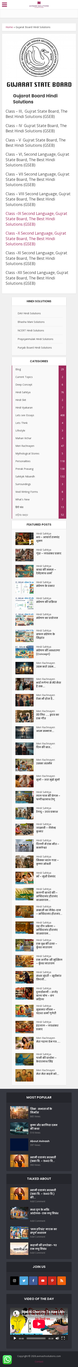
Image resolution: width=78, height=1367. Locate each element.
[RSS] (61, 1280)
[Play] (15, 1338)
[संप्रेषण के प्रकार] (25, 587)
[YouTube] (42, 1280)
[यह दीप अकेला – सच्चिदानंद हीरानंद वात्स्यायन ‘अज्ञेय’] (25, 927)
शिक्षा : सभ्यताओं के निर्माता (41, 1110)
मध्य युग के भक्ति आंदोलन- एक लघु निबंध (44, 1213)
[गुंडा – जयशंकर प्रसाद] (25, 555)
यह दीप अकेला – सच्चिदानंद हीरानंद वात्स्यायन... (47, 929)
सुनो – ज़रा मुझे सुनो (48, 779)
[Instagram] (14, 1280)
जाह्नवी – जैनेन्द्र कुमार (46, 829)
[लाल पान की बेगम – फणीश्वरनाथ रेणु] (25, 797)
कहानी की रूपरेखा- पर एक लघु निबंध (43, 1247)
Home (9, 27)
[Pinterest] (52, 1280)
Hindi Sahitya (43, 533)
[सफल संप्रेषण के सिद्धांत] (25, 635)
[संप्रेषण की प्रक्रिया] (25, 603)
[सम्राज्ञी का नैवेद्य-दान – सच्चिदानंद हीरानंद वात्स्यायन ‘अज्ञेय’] (25, 911)
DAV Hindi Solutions (29, 313)
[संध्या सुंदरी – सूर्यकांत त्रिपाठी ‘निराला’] (25, 977)
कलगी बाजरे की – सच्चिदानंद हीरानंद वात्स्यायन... (47, 896)
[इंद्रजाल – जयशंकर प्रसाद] (25, 1027)
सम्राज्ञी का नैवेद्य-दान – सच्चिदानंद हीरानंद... (49, 912)
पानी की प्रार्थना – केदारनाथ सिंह (46, 1059)
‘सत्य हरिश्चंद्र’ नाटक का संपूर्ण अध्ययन (43, 1231)
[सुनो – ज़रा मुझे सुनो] (25, 781)
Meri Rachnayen (45, 663)
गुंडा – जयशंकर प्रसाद (48, 553)
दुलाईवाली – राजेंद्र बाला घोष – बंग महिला (47, 995)
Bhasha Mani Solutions (31, 322)
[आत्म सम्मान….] (25, 732)
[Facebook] (33, 1280)
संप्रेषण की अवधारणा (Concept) (48, 652)
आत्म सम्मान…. (45, 731)
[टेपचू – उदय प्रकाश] (25, 813)
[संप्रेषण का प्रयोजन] (25, 619)
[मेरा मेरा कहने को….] (25, 1075)
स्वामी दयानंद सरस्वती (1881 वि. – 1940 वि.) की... (43, 1193)
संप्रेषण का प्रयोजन (47, 618)
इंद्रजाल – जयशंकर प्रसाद (47, 1027)
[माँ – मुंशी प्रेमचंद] (25, 878)
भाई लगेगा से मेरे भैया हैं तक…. (48, 684)
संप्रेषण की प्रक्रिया (46, 602)
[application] (39, 1324)
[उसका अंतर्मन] (25, 765)
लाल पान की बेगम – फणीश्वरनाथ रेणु (48, 797)
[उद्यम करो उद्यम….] (25, 668)
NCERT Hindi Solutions (31, 330)
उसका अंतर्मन (44, 763)
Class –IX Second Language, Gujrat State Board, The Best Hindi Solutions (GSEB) (36, 219)
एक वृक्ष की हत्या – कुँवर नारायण (46, 945)
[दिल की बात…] (25, 748)
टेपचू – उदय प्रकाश (47, 812)
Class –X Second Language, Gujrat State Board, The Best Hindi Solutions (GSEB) (36, 238)
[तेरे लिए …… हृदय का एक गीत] (25, 716)
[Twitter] (24, 1280)
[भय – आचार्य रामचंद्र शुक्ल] (25, 538)
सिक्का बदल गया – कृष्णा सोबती (47, 862)
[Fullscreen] (63, 1338)
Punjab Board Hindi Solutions (35, 347)
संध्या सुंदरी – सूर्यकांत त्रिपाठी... (48, 977)
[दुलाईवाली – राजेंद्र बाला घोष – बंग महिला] (25, 993)
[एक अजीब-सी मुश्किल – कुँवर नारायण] (25, 961)
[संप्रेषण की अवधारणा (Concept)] (25, 652)
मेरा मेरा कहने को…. (47, 1074)
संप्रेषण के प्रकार (45, 586)
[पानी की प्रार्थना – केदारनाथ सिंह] (25, 1059)
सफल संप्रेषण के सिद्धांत (45, 636)
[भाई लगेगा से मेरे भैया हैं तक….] (25, 684)
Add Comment (37, 1201)
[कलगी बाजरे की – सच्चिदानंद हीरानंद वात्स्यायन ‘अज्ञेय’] (25, 894)
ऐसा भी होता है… (45, 699)
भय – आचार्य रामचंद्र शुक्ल (47, 539)
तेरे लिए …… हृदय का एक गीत (47, 716)
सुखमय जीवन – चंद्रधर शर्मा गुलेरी (46, 1011)
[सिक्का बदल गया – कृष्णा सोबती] (25, 861)
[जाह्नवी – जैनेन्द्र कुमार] (25, 829)
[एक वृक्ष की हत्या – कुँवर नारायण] (25, 945)
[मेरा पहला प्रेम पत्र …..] (25, 1043)
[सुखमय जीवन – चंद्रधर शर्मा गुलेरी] (25, 1011)
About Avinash (40, 1141)
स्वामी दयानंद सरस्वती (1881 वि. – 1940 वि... (43, 1159)
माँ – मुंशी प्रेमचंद (46, 876)
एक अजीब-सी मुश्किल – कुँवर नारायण (49, 961)
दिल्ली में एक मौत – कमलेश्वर (47, 845)
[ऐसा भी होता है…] (25, 700)
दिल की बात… (44, 747)
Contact (39, 1361)
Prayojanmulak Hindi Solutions (35, 339)
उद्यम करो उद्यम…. (46, 666)
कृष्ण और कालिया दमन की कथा (44, 1127)
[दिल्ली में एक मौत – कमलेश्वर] (25, 845)
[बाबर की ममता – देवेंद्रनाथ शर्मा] (25, 571)
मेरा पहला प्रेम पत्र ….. (48, 1041)
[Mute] (57, 1338)
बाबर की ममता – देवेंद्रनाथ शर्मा (46, 571)
